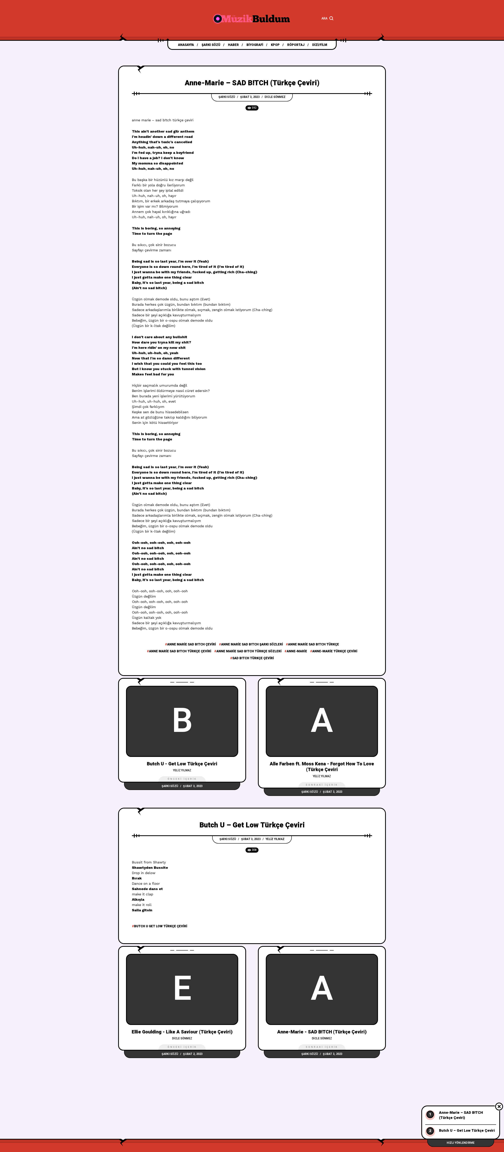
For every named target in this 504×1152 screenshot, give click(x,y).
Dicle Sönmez (275, 97)
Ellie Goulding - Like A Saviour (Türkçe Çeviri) (182, 1032)
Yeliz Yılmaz (182, 770)
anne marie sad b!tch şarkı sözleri (252, 644)
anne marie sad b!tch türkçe (313, 644)
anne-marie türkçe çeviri (334, 651)
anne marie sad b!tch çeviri (191, 644)
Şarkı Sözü (227, 97)
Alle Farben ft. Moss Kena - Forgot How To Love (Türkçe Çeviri (322, 766)
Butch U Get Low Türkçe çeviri (160, 926)
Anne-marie (297, 651)
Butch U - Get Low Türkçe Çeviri (182, 763)
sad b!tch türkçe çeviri (253, 658)
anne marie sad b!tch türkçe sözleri (249, 651)
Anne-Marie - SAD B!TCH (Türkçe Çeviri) (322, 1032)
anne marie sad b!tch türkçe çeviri (180, 651)
